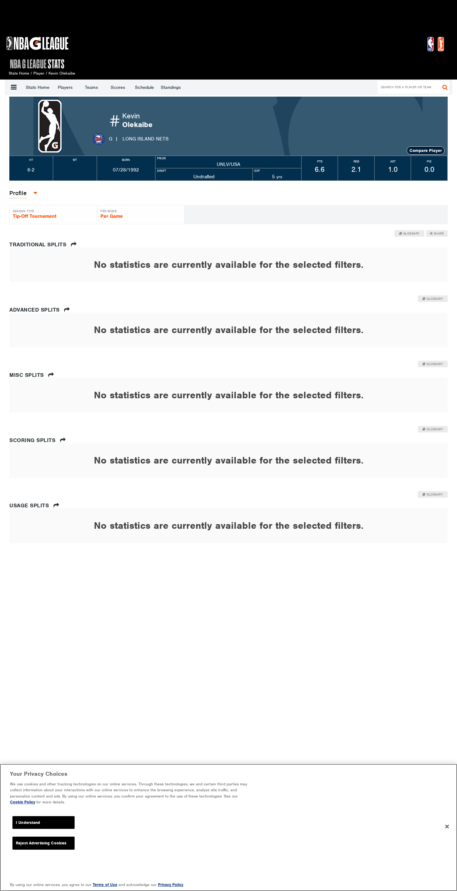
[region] (228, 827)
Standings (171, 87)
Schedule (144, 87)
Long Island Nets (145, 139)
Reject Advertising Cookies (41, 843)
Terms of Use (105, 884)
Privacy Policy (170, 884)
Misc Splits (27, 375)
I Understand (28, 822)
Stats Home (37, 87)
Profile (18, 193)
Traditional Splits (38, 244)
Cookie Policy (22, 802)
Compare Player (425, 150)
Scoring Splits (33, 440)
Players (65, 87)
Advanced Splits (35, 309)
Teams (91, 87)
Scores (118, 87)
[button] (14, 87)
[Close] (447, 827)
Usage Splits (30, 505)
